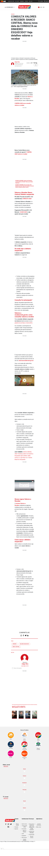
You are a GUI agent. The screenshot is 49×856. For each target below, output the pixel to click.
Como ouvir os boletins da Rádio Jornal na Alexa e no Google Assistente (31, 826)
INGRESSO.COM (11, 1)
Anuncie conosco (31, 837)
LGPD (23, 833)
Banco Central (16, 646)
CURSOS (26, 1)
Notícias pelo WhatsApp (31, 832)
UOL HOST (17, 1)
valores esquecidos (24, 643)
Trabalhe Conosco (24, 840)
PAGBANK (22, 1)
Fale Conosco (24, 837)
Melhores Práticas (24, 831)
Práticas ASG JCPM (24, 826)
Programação (31, 834)
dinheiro (14, 643)
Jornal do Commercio (39, 824)
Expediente (24, 835)
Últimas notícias (17, 824)
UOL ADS (30, 1)
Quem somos (24, 823)
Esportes (16, 828)
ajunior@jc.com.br (25, 666)
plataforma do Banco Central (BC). (24, 323)
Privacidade (24, 828)
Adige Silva (17, 62)
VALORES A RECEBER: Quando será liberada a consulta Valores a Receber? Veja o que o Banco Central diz (24, 181)
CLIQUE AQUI (23, 212)
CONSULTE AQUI (26, 198)
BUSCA (41, 1)
